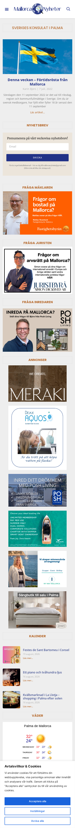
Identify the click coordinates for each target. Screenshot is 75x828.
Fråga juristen (37, 243)
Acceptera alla (37, 801)
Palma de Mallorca (37, 726)
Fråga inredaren (37, 302)
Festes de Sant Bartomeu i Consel (46, 650)
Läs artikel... (37, 112)
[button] (7, 9)
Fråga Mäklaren (37, 187)
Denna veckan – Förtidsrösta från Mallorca (38, 82)
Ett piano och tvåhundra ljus (42, 672)
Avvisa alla (37, 820)
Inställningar (37, 811)
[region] (37, 794)
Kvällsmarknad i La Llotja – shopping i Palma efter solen (42, 696)
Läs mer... (28, 658)
